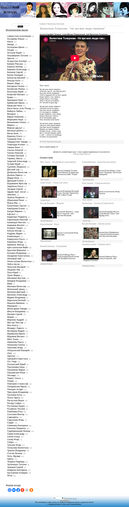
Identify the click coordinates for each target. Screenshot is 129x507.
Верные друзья (14, 128)
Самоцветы (12, 417)
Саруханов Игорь (15, 420)
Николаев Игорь (15, 347)
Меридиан (12, 306)
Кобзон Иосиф (14, 230)
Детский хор (13, 169)
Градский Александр (17, 161)
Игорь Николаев (46, 224)
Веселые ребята (15, 130)
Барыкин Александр (17, 69)
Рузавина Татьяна (16, 408)
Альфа (10, 50)
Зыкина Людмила (15, 197)
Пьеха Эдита (13, 397)
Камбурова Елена (16, 208)
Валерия (11, 114)
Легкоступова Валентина (19, 261)
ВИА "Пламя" (45, 162)
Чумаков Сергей (15, 467)
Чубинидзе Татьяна (16, 464)
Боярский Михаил (16, 94)
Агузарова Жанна (15, 39)
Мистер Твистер (15, 322)
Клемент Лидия (15, 228)
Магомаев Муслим (16, 278)
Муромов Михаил (16, 336)
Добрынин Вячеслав (17, 172)
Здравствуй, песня (16, 192)
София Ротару (45, 182)
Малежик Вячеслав (16, 286)
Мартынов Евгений (16, 300)
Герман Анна (13, 147)
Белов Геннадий (15, 75)
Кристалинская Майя (17, 247)
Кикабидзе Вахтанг (16, 222)
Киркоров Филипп (16, 225)
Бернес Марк (13, 83)
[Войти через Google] (27, 490)
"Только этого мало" (60, 182)
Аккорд (10, 44)
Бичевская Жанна (16, 89)
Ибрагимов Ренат (15, 200)
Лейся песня (13, 264)
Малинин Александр (17, 294)
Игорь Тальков (87, 183)
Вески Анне (12, 133)
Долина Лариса (14, 175)
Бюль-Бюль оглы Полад (19, 108)
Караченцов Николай (17, 219)
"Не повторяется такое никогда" (64, 162)
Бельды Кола (13, 80)
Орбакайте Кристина (17, 358)
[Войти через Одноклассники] (31, 490)
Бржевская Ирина (15, 103)
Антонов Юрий (14, 52)
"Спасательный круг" (103, 183)
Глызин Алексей (15, 150)
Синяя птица (13, 436)
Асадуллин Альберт (17, 61)
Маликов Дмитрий (16, 292)
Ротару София (14, 403)
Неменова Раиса (15, 342)
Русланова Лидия (16, 406)
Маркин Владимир (16, 297)
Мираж (10, 317)
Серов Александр (15, 434)
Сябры (10, 442)
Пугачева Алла (14, 395)
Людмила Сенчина (89, 244)
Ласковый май (14, 258)
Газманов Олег (14, 139)
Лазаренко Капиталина (18, 256)
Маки (9, 283)
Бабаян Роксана (15, 64)
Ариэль (10, 58)
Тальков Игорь (14, 445)
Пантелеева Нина (15, 367)
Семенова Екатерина (17, 425)
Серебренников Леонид (18, 431)
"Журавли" (60, 203)
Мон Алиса (12, 325)
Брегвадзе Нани (15, 100)
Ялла (9, 475)
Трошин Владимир (16, 450)
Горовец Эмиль (14, 158)
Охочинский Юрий (16, 364)
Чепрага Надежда (15, 461)
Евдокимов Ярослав (17, 183)
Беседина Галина (15, 86)
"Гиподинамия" (61, 246)
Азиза (10, 41)
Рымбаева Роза (15, 411)
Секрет (10, 422)
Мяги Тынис (13, 339)
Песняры (11, 375)
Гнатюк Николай (15, 153)
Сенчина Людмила (16, 428)
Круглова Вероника (16, 250)
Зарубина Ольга (15, 186)
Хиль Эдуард (13, 456)
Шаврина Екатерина (17, 470)
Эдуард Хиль (87, 203)
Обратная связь (71, 498)
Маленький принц (16, 289)
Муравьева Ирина (16, 333)
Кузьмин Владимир (16, 253)
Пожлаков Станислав (17, 383)
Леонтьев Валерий (16, 267)
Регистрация (79, 154)
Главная (42, 24)
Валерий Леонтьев (47, 246)
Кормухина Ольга (16, 239)
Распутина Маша (15, 400)
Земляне (11, 194)
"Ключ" (56, 224)
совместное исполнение (19, 36)
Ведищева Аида (15, 119)
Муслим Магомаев (47, 203)
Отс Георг (12, 361)
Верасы (11, 125)
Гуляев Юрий (13, 164)
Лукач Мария (13, 275)
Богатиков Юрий (15, 91)
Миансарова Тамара (17, 308)
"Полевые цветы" (104, 244)
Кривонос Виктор (15, 244)
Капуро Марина (14, 211)
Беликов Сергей (15, 72)
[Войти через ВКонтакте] (14, 490)
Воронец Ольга (14, 136)
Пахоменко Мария (16, 370)
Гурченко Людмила (16, 167)
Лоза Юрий (12, 272)
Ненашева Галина (16, 345)
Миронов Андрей (15, 319)
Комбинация (13, 236)
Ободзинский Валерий (18, 350)
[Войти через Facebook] (18, 490)
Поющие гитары (15, 389)
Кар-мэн (11, 214)
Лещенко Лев (13, 269)
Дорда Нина (13, 178)
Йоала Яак (12, 203)
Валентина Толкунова (55, 24)
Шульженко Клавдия (17, 472)
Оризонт (11, 356)
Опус (9, 353)
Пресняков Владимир (17, 392)
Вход (87, 154)
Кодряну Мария (14, 233)
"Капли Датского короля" (106, 162)
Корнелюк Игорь (15, 242)
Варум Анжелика (15, 116)
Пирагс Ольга (14, 378)
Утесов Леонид (14, 453)
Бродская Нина (14, 105)
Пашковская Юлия (16, 372)
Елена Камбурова (89, 162)
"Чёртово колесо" (104, 224)
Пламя (10, 381)
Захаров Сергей (15, 189)
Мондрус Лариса (15, 328)
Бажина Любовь (15, 66)
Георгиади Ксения (16, 144)
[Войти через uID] (9, 490)
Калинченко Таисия (16, 205)
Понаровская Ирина (17, 386)
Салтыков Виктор (15, 414)
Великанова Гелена (16, 122)
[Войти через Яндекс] (22, 490)
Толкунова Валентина (17, 447)
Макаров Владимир (16, 281)
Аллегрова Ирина (15, 47)
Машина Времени (16, 303)
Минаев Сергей (14, 314)
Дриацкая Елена (15, 180)
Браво (10, 97)
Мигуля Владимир (16, 311)
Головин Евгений (15, 155)
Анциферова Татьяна (17, 55)
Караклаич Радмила (17, 217)
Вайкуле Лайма (14, 111)
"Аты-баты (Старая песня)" (104, 203)
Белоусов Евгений (16, 77)
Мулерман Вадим (16, 331)
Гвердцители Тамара (17, 141)
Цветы (10, 459)
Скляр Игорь (13, 439)
